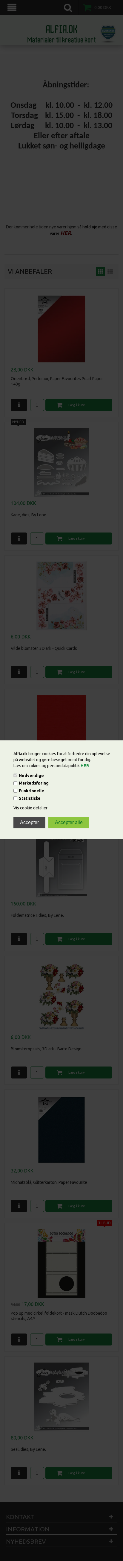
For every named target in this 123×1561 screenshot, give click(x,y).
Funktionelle (31, 790)
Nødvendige (31, 775)
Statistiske (30, 798)
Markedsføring (34, 783)
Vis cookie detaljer (30, 807)
